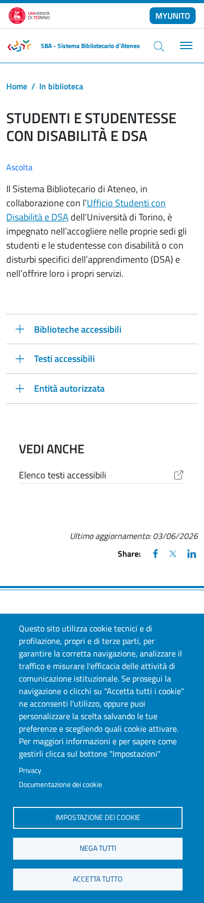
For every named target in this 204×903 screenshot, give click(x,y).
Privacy (30, 770)
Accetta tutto (97, 879)
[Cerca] (159, 46)
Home (16, 86)
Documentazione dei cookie (60, 784)
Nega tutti (98, 848)
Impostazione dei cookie (97, 817)
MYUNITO (172, 15)
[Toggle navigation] (185, 45)
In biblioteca (61, 86)
